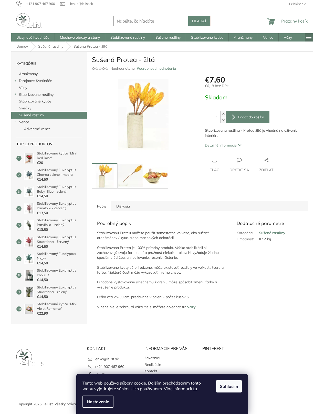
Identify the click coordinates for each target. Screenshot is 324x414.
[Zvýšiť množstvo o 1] (223, 114)
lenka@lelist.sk (107, 359)
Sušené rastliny (31, 115)
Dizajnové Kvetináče (35, 80)
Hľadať (199, 21)
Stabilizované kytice (35, 101)
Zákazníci (152, 358)
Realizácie (152, 364)
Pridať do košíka (251, 117)
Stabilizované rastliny (36, 94)
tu (195, 388)
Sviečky (25, 108)
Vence (24, 122)
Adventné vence (37, 129)
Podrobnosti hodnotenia (156, 68)
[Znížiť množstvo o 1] (223, 120)
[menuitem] (33, 37)
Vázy (23, 87)
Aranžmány (28, 73)
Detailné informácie (221, 145)
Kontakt (150, 371)
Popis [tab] (101, 206)
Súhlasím (229, 386)
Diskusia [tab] (123, 206)
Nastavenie (98, 401)
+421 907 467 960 (109, 366)
